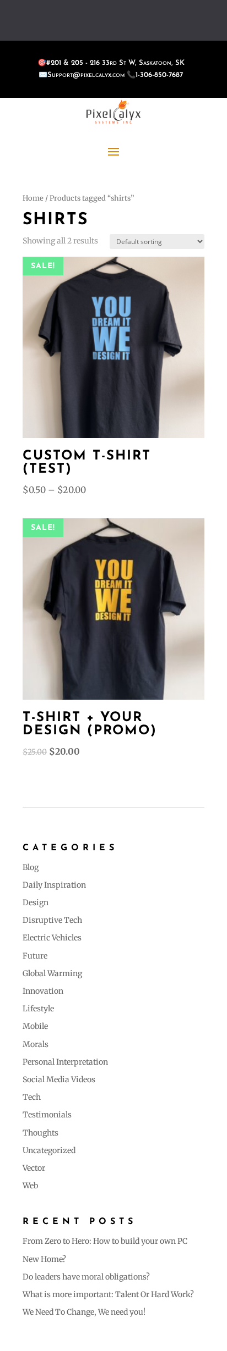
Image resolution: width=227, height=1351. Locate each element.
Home (33, 198)
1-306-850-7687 (159, 75)
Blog (31, 867)
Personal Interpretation (65, 1062)
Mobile (35, 1026)
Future (35, 956)
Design (35, 902)
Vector (34, 1168)
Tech (32, 1097)
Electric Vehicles (52, 938)
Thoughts (40, 1133)
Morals (35, 1044)
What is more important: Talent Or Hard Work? (108, 1294)
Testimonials (47, 1115)
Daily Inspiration (54, 885)
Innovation (43, 991)
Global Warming (52, 973)
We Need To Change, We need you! (84, 1312)
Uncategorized (49, 1150)
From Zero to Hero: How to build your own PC (105, 1241)
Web (30, 1186)
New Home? (44, 1259)
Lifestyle (38, 1009)
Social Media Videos (59, 1079)
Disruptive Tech (52, 920)
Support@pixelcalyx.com (86, 75)
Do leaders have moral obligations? (86, 1277)
